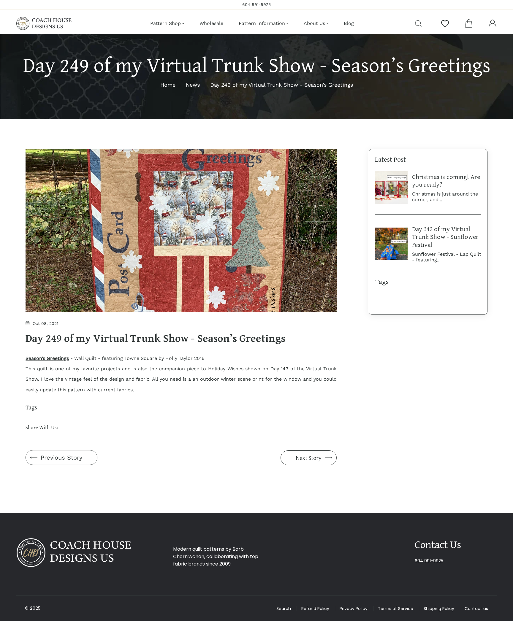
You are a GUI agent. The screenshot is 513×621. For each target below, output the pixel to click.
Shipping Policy (439, 609)
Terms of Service (395, 609)
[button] (468, 23)
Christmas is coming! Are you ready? (446, 180)
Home (167, 85)
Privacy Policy (354, 609)
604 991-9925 (429, 561)
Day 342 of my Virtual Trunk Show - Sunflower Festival (445, 236)
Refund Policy (315, 609)
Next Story (309, 457)
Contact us (476, 609)
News (193, 85)
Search (283, 609)
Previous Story (61, 457)
